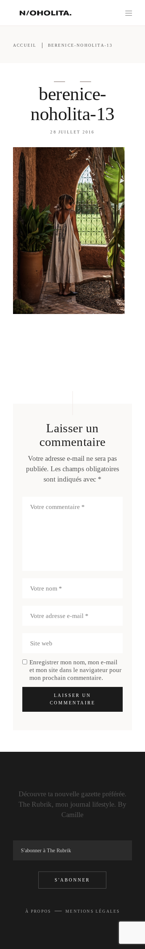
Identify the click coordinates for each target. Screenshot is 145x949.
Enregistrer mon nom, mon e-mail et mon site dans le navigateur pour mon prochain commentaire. (75, 670)
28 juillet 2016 (72, 132)
